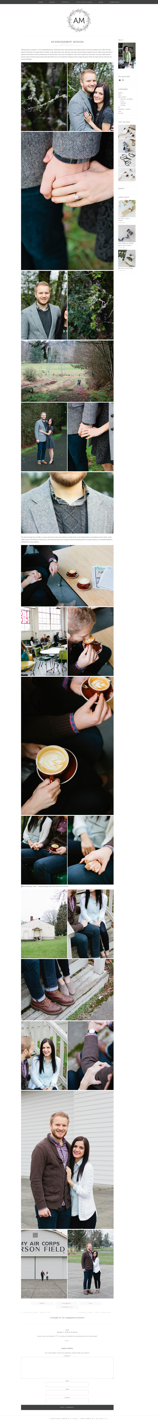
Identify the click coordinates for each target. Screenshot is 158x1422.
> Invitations (123, 103)
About (52, 2)
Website (67, 1397)
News (119, 111)
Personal (69, 45)
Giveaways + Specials (124, 109)
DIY (119, 107)
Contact (66, 2)
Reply (66, 1340)
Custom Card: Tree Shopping (96, 1312)
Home (40, 2)
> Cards (122, 101)
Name (67, 1381)
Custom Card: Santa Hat (36, 1312)
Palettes (120, 93)
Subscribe (115, 2)
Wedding (77, 45)
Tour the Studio (84, 2)
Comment (67, 1356)
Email (67, 1389)
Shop (101, 2)
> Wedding (122, 105)
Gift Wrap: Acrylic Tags (125, 268)
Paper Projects (122, 97)
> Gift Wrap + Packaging (126, 99)
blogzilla (102, 1418)
